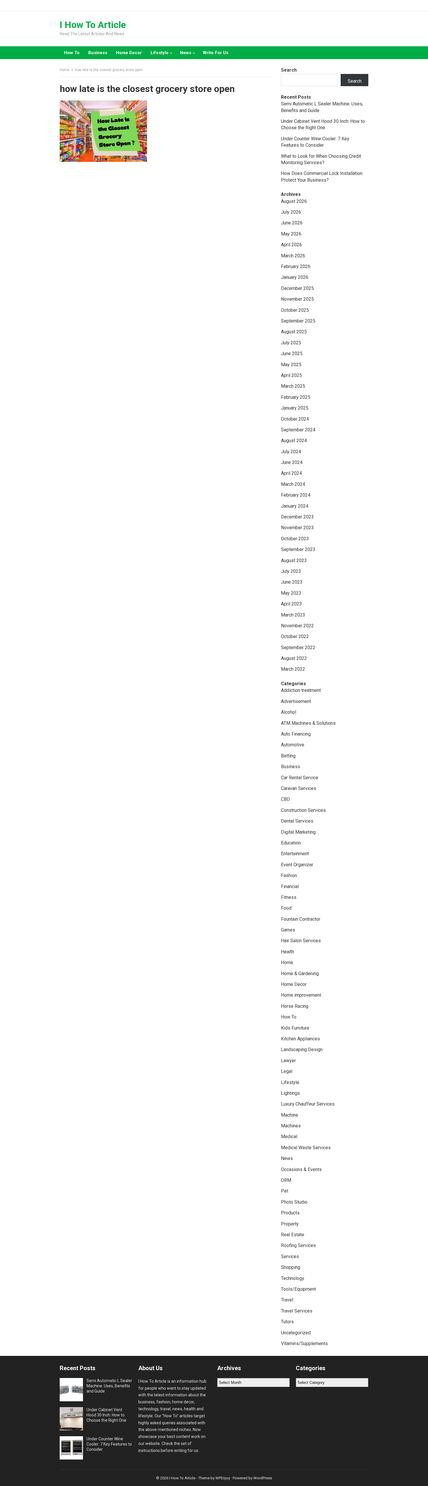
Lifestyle (160, 52)
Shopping (290, 1267)
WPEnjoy (222, 1478)
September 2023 (298, 549)
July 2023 (291, 571)
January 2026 (294, 277)
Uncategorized (296, 1333)
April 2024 (291, 473)
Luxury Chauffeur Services (308, 1104)
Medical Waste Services (306, 1147)
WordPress (262, 1478)
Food (286, 908)
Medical (289, 1136)
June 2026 (292, 223)
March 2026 (293, 255)
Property (290, 1224)
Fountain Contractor (300, 919)
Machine (289, 1115)
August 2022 (294, 658)
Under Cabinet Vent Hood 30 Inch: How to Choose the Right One (106, 1415)
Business (97, 52)
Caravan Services (298, 788)
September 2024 (298, 430)
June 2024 (292, 462)
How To (71, 52)
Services (290, 1256)
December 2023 (297, 517)
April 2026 (291, 244)
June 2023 (292, 582)
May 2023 (291, 593)
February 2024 (295, 495)
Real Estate (292, 1234)
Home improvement (301, 995)
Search (289, 70)
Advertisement (296, 701)
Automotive (292, 745)
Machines (291, 1126)
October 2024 (295, 419)
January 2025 (294, 408)
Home (64, 70)
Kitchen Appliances (300, 1039)
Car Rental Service (299, 777)
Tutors (287, 1321)
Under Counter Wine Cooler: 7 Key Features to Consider (109, 1444)
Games (288, 930)
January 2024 (294, 506)
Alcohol (288, 712)
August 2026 (294, 201)
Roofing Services (298, 1245)
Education (291, 843)
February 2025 (295, 397)
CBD (285, 799)
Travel (287, 1300)
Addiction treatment (301, 690)
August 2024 (294, 440)
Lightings (290, 1093)
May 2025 (291, 364)
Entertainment (295, 853)
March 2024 (293, 484)
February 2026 (295, 266)
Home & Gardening (300, 973)
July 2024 (291, 451)
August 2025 (294, 331)
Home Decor (129, 52)
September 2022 (298, 647)
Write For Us (215, 52)
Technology (292, 1278)
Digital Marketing (298, 832)
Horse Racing (294, 1006)
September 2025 (298, 321)
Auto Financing (296, 734)
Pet (284, 1191)
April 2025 (291, 375)
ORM (286, 1180)
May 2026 (291, 234)
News (185, 52)
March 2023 (293, 615)
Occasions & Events (301, 1169)
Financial (290, 886)
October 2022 (295, 636)
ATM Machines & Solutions (308, 723)
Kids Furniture (295, 1028)
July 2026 (291, 212)
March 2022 (293, 669)
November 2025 (297, 299)
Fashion (289, 875)
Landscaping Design (302, 1049)
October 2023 (295, 538)
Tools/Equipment (298, 1289)
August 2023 (294, 560)
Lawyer (288, 1060)
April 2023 (291, 604)
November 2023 (297, 527)
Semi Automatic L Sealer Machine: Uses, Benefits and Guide (109, 1385)
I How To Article (93, 24)
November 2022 (297, 625)
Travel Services (296, 1311)
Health (287, 951)
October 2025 (295, 310)
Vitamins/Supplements (304, 1343)
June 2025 (292, 353)
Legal (286, 1071)
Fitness (288, 897)
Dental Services (297, 821)
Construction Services (303, 810)
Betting (288, 756)
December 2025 (297, 288)
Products (290, 1213)
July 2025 (291, 343)
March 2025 (293, 386)
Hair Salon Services (301, 940)
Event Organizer (297, 864)
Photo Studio (294, 1202)
